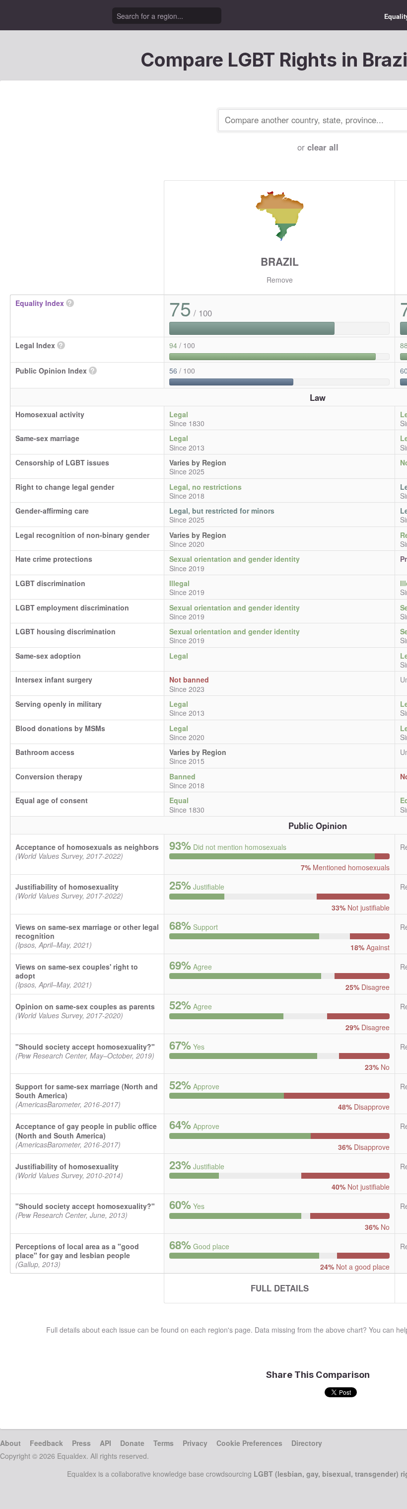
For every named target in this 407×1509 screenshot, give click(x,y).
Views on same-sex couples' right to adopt (76, 971)
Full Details (280, 1288)
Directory (306, 1443)
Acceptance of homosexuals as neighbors (87, 847)
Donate (132, 1443)
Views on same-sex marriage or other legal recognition (87, 931)
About (10, 1443)
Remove (280, 280)
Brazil (280, 261)
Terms (163, 1443)
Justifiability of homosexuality (67, 887)
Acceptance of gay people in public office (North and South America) (86, 1130)
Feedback (46, 1443)
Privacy (195, 1443)
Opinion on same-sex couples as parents (85, 1006)
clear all (323, 147)
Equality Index (39, 303)
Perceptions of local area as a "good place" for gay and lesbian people (77, 1250)
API (105, 1443)
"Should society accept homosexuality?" (85, 1047)
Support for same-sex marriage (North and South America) (86, 1090)
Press (81, 1443)
